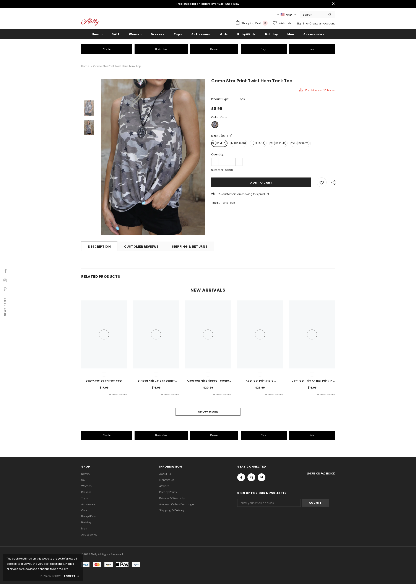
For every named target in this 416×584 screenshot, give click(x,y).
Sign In (301, 23)
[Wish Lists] (322, 182)
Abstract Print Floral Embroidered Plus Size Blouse (260, 381)
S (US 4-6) (219, 143)
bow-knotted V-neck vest (104, 380)
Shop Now (232, 4)
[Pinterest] (261, 477)
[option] (153, 157)
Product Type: (220, 99)
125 (220, 194)
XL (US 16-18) (278, 143)
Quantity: (217, 154)
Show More (208, 412)
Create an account (322, 23)
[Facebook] (241, 477)
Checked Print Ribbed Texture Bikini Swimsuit (208, 381)
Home (85, 66)
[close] (333, 4)
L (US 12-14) (258, 143)
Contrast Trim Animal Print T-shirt (312, 381)
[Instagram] (251, 477)
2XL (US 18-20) (300, 143)
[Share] (332, 182)
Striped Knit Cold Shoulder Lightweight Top (156, 381)
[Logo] (90, 22)
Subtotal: (217, 170)
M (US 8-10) (238, 143)
